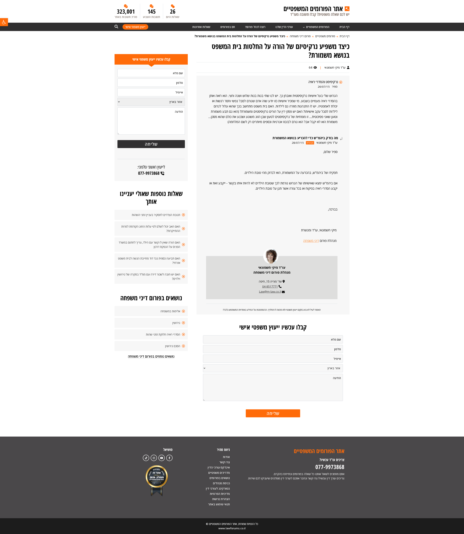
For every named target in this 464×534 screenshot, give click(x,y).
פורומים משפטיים (325, 36)
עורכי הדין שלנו (284, 27)
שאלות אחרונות (201, 27)
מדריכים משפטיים (219, 473)
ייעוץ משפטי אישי (135, 27)
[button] (4, 22)
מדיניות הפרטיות (220, 494)
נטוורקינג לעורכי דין (218, 488)
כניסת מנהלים (221, 483)
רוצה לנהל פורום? (255, 27)
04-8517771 (270, 287)
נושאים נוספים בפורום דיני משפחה (151, 356)
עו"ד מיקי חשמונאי (335, 67)
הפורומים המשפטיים (317, 27)
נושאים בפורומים (220, 478)
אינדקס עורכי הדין (219, 467)
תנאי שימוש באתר (219, 504)
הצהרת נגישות (221, 499)
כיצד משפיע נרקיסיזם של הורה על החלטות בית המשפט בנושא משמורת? (239, 36)
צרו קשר (224, 462)
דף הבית (344, 27)
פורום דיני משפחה (300, 36)
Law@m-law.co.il (270, 292)
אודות (226, 457)
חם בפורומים (227, 27)
